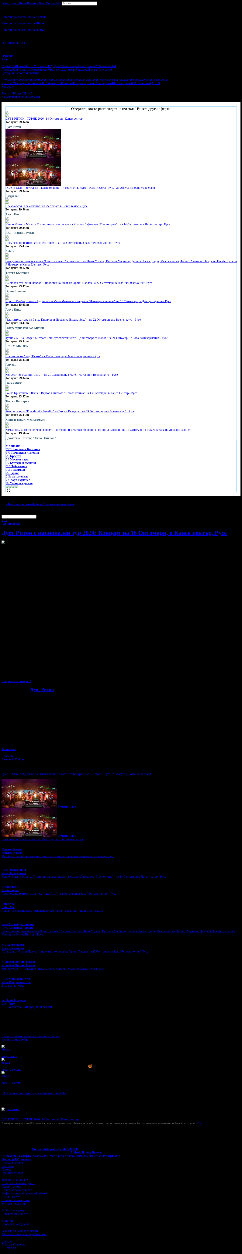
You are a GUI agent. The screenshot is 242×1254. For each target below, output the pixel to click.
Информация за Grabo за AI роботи (24, 1193)
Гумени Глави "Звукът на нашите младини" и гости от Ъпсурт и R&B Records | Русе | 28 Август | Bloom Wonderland (80, 187)
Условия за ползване (15, 1179)
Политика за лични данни (18, 1183)
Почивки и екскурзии (16, 1200)
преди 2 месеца (11, 1069)
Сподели (7, 756)
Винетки (7, 1220)
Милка (6, 1076)
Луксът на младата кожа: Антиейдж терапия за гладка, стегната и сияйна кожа (52, 910)
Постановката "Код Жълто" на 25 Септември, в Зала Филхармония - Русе (52, 356)
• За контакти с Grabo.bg (50, 1093)
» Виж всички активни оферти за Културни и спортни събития (40, 504)
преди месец (10, 1056)
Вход (22, 42)
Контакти (8, 1166)
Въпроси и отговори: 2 (16, 681)
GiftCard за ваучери (14, 1210)
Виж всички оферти (14, 985)
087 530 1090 (70, 1149)
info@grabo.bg (51, 1149)
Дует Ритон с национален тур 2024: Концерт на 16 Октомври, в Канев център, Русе (114, 532)
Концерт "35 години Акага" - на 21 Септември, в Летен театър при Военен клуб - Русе (61, 374)
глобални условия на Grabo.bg (47, 674)
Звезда (6, 1062)
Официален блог (12, 1173)
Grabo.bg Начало (12, 1162)
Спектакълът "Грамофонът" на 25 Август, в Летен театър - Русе (46, 206)
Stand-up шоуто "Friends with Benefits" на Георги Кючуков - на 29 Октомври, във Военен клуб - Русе (69, 411)
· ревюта (13, 1007)
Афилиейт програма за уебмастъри (24, 1234)
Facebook (8, 1000)
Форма (36, 1149)
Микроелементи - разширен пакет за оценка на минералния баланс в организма (53, 968)
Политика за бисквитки (17, 1190)
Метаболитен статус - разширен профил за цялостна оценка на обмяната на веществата (58, 856)
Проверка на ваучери (15, 1224)
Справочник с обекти (15, 1213)
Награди (7, 1241)
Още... (200, 1123)
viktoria (6, 1049)
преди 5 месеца (11, 1082)
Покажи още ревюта (15, 1086)
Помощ (6, 1169)
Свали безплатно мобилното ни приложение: (31, 1036)
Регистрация (10, 42)
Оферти (10, 3)
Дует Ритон (42, 689)
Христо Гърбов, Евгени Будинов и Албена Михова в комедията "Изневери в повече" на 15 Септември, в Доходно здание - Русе (88, 301)
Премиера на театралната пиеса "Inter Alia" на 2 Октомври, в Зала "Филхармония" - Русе (62, 242)
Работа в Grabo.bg (13, 1244)
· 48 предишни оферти (37, 1007)
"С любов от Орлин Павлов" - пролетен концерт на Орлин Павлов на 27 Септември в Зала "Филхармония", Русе (78, 282)
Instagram (20, 1000)
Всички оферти (11, 1196)
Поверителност (11, 1186)
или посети (15, 1039)
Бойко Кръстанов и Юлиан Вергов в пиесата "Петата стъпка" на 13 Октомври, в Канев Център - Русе (71, 393)
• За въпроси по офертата (18, 1093)
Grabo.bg (10, 1247)
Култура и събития (14, 1203)
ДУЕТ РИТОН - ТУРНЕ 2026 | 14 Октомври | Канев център (44, 118)
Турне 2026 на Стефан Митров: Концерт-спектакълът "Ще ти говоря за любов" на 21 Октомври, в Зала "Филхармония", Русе (86, 338)
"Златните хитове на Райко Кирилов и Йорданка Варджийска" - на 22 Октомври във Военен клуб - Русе (73, 319)
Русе (4, 520)
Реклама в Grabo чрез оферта (20, 1230)
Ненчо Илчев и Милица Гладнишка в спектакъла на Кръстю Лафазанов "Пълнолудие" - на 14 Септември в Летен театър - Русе (87, 224)
